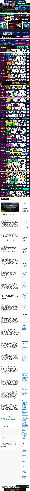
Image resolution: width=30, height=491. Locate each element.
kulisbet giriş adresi (25, 369)
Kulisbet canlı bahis (25, 356)
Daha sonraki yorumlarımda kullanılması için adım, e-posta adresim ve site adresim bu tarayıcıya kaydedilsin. (10, 444)
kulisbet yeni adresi (25, 426)
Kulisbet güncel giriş (24, 375)
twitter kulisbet (24, 435)
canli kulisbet (3, 419)
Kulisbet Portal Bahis (25, 271)
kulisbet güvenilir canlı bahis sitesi (25, 376)
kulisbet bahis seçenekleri (24, 350)
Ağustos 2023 (24, 472)
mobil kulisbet (24, 434)
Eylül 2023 (24, 471)
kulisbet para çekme (25, 403)
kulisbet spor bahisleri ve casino (24, 411)
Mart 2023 (24, 478)
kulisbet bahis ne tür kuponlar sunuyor (25, 349)
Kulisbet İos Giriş (24, 267)
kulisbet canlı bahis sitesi (25, 358)
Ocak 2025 (24, 451)
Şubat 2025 (24, 450)
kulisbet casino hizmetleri (24, 359)
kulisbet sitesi (24, 407)
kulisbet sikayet (24, 406)
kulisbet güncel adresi (25, 374)
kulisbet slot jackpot (24, 409)
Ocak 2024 (24, 466)
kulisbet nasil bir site (25, 397)
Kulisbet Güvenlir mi (25, 378)
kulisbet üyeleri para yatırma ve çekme (25, 432)
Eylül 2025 (24, 446)
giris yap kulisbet (25, 333)
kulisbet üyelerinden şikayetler (25, 431)
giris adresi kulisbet (25, 331)
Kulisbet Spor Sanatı (25, 305)
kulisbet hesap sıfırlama (24, 379)
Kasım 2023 (24, 468)
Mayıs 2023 (24, 476)
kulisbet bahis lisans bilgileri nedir (25, 347)
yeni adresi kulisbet (24, 437)
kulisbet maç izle (24, 388)
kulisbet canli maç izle (25, 355)
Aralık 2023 (24, 467)
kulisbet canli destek (24, 353)
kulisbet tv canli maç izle (25, 416)
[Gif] (15, 83)
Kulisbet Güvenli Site (25, 292)
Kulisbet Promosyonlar (5, 418)
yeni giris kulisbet (25, 438)
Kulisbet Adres (24, 338)
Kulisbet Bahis (24, 344)
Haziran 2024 (24, 460)
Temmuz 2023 (24, 473)
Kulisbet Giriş (24, 266)
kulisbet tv (23, 413)
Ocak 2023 (24, 481)
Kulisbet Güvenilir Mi (25, 377)
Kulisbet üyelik (25, 433)
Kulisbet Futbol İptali (25, 288)
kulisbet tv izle (24, 417)
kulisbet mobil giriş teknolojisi (25, 392)
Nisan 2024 (24, 462)
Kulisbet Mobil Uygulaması (24, 394)
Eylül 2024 (24, 456)
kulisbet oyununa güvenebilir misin (25, 400)
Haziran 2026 (24, 445)
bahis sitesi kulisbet (24, 327)
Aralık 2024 (24, 452)
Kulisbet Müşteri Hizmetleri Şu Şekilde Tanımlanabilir (8, 421)
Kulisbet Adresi (24, 265)
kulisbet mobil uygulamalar (24, 393)
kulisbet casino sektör (24, 360)
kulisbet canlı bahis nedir (24, 357)
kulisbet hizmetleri (24, 380)
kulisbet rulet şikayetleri (24, 405)
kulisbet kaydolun (6, 420)
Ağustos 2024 (24, 457)
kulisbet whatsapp (24, 422)
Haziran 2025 (24, 447)
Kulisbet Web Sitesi (25, 420)
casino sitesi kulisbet (24, 330)
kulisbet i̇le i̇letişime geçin (24, 381)
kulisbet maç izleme (24, 390)
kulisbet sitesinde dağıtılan (25, 408)
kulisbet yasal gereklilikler (24, 424)
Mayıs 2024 (24, 461)
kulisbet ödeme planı (24, 430)
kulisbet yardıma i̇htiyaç (24, 423)
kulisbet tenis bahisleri (24, 412)
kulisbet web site (24, 419)
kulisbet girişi (25, 371)
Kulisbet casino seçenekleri (24, 362)
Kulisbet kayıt (24, 382)
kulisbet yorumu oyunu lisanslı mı (25, 429)
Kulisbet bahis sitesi (25, 351)
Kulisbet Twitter (25, 418)
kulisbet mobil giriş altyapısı (25, 391)
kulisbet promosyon (25, 404)
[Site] (15, 50)
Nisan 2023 (24, 477)
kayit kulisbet (25, 336)
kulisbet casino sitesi (24, 364)
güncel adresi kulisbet (24, 334)
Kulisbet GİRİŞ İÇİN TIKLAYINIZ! (15, 30)
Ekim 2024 (24, 455)
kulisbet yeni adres (25, 425)
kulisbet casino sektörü (24, 361)
